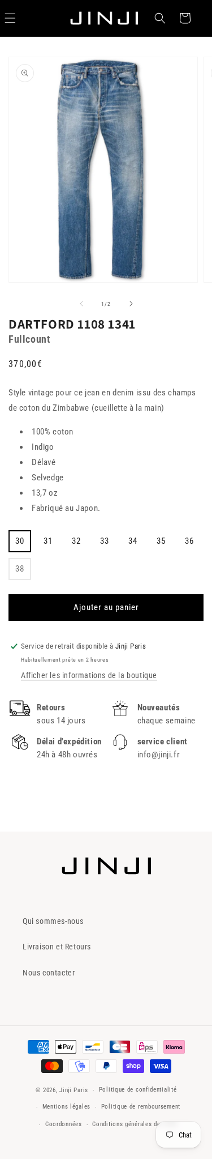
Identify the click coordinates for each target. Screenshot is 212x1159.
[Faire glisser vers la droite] (131, 303)
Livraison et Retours (57, 946)
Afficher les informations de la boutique (89, 675)
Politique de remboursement (140, 1106)
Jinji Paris (73, 1090)
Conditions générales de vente (134, 1124)
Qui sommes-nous (53, 921)
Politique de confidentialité (138, 1089)
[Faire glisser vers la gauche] (81, 303)
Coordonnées (63, 1124)
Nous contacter (49, 972)
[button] (160, 18)
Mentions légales (66, 1106)
